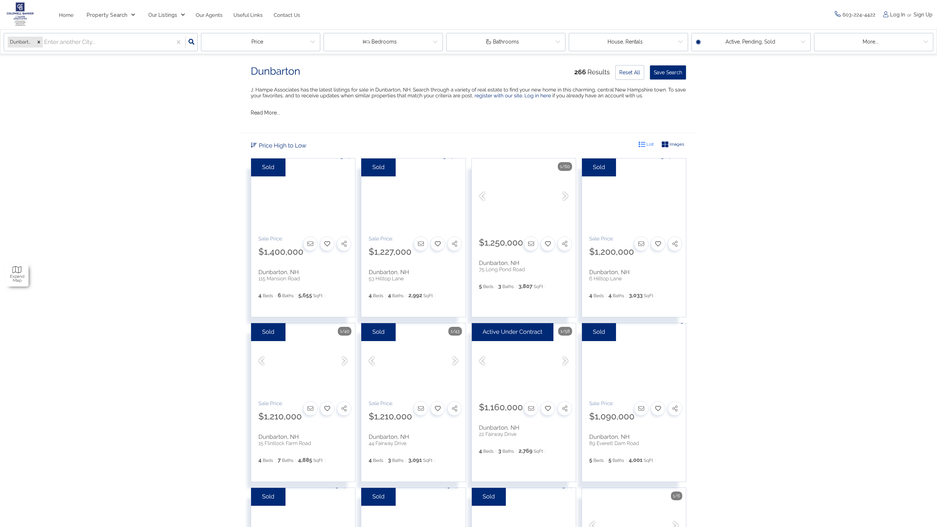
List (649, 144)
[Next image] (565, 196)
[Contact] (310, 243)
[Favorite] (327, 243)
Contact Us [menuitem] (287, 15)
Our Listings (162, 15)
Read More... (265, 113)
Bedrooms (384, 42)
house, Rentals (625, 42)
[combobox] (45, 42)
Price (257, 42)
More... (870, 42)
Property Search (107, 15)
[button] (39, 42)
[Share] (344, 243)
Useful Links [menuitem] (248, 15)
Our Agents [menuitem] (209, 15)
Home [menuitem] (66, 15)
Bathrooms (506, 42)
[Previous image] (482, 196)
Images (676, 144)
